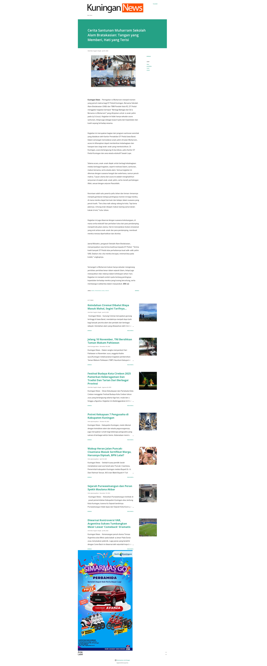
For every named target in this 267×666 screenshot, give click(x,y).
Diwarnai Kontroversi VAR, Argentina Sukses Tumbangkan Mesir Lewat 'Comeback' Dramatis (109, 523)
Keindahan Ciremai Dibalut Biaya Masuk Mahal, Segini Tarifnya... (108, 306)
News (148, 64)
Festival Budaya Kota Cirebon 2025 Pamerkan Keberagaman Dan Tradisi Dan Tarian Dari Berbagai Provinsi (109, 378)
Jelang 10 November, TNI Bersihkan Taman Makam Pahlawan (110, 341)
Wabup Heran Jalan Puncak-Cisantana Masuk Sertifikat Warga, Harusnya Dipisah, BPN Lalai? (109, 452)
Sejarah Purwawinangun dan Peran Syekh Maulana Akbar (110, 487)
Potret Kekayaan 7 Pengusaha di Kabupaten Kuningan (108, 416)
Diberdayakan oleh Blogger (123, 660)
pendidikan (149, 66)
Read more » (130, 330)
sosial (148, 68)
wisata (148, 70)
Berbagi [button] (149, 56)
